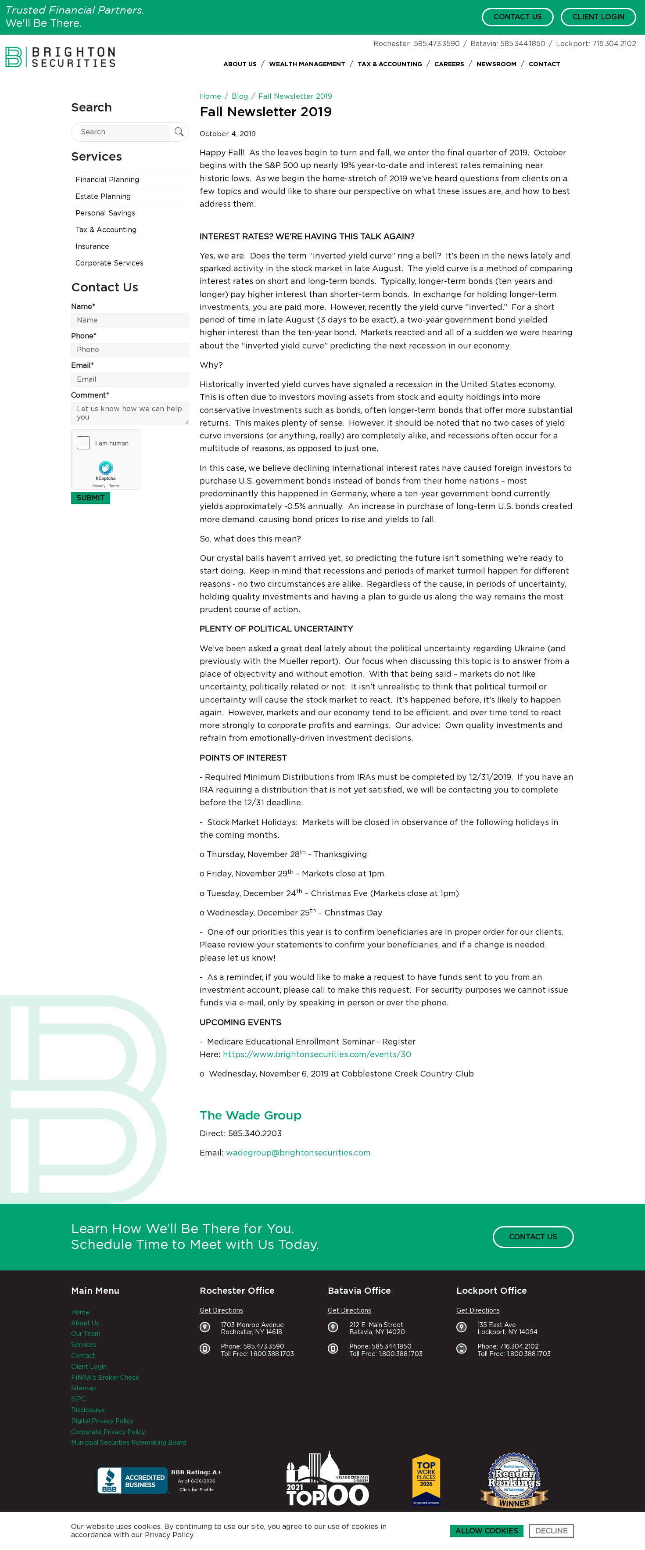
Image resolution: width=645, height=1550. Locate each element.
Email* (82, 365)
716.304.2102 (614, 43)
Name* (83, 306)
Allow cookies (486, 1531)
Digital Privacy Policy (102, 1421)
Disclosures (88, 1410)
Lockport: (573, 43)
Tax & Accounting (390, 64)
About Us (240, 64)
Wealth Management (307, 64)
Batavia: (484, 43)
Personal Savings (105, 213)
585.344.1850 (522, 43)
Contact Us (518, 17)
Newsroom (496, 64)
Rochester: (392, 43)
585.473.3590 (437, 43)
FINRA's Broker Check (105, 1378)
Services (84, 1345)
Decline (551, 1531)
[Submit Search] (179, 132)
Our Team (85, 1334)
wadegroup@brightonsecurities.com (298, 1153)
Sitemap (83, 1388)
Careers (449, 64)
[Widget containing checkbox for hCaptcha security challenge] (105, 459)
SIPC (78, 1399)
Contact (544, 64)
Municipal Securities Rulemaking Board (128, 1443)
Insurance (92, 246)
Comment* (90, 395)
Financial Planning (107, 179)
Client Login (598, 17)
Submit (90, 498)
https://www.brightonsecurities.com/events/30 (317, 1055)
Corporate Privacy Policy (108, 1432)
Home (80, 1313)
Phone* (84, 336)
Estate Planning (103, 196)
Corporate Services (109, 263)
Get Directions (221, 1311)
